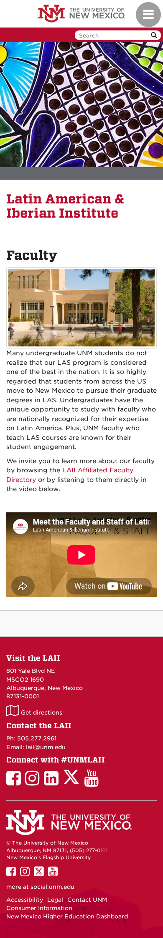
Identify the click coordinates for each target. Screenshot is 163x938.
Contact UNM (87, 899)
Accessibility (24, 899)
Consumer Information (39, 908)
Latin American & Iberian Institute (65, 206)
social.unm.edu (52, 886)
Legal (55, 899)
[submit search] (154, 35)
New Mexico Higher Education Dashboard (67, 916)
